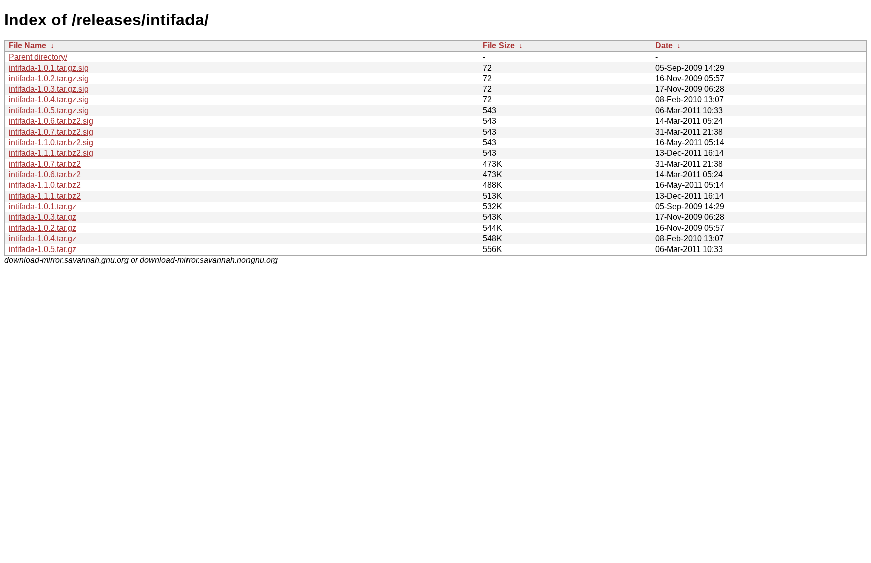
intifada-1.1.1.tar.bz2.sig (51, 153)
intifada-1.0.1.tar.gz (42, 206)
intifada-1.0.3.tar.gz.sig (49, 89)
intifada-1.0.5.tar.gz (42, 249)
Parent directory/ (38, 57)
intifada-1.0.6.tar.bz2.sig (51, 121)
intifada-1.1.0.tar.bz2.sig (51, 142)
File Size (499, 45)
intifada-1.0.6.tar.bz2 (45, 174)
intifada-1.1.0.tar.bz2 (45, 185)
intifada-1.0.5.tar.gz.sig (49, 110)
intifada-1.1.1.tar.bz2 (45, 196)
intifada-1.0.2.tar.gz (42, 228)
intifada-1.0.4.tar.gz (42, 238)
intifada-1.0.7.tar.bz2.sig (51, 132)
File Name (27, 45)
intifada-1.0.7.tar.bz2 (45, 164)
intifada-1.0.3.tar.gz (42, 217)
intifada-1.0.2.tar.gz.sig (49, 78)
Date (664, 45)
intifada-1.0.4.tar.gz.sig (49, 99)
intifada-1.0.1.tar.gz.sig (49, 68)
